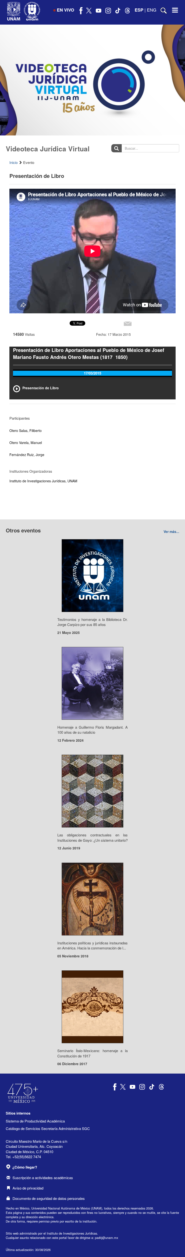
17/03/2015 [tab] (92, 373)
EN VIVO (65, 10)
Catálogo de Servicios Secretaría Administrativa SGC (48, 1128)
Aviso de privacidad (28, 1187)
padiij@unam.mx (106, 1237)
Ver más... (171, 531)
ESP (139, 10)
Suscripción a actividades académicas (43, 1177)
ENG (151, 10)
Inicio (13, 162)
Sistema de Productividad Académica (35, 1120)
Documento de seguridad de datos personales (49, 1198)
